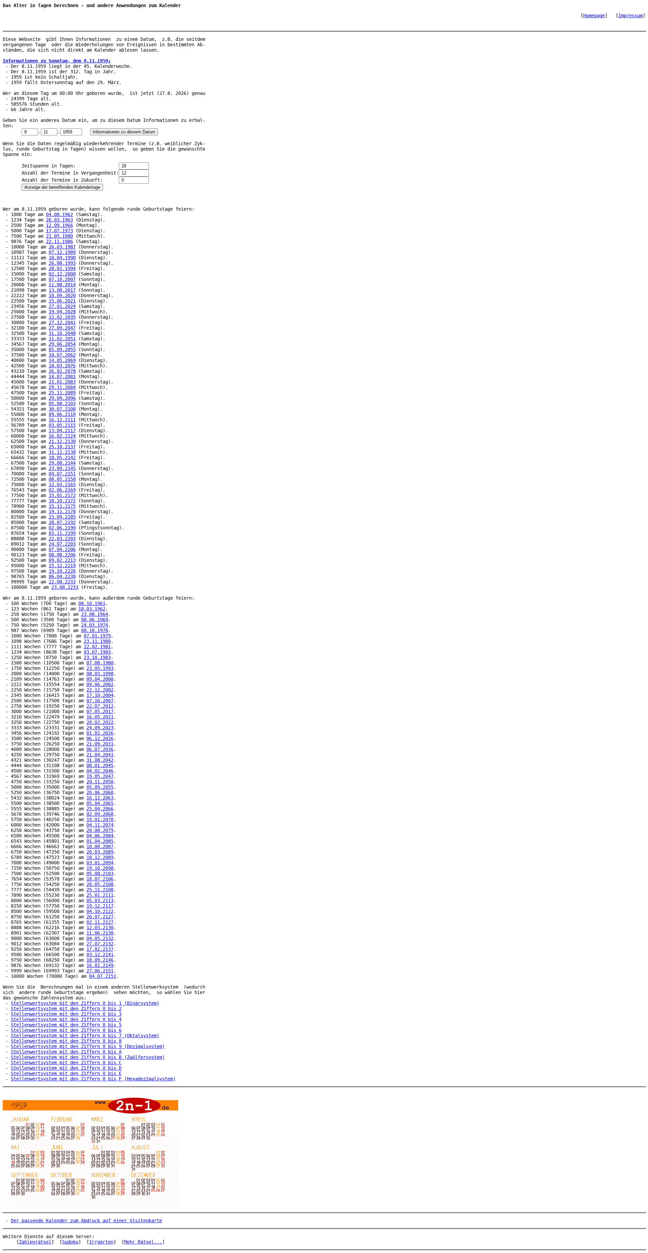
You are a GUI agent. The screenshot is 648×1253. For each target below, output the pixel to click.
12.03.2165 (62, 484)
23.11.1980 (97, 641)
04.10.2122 (99, 911)
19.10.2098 (99, 868)
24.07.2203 (62, 544)
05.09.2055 (62, 349)
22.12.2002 (99, 690)
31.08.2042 (99, 760)
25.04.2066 (99, 808)
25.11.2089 (62, 392)
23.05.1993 (99, 668)
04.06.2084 (99, 835)
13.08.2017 (62, 290)
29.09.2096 (62, 398)
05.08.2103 (62, 403)
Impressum (630, 15)
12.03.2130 (99, 927)
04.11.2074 (99, 825)
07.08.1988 (99, 662)
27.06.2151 (99, 970)
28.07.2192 (62, 522)
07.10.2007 (62, 279)
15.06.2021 (62, 301)
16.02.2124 (62, 436)
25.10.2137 (62, 446)
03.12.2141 (99, 954)
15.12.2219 (62, 565)
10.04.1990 (62, 257)
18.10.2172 (62, 500)
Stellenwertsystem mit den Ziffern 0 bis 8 (66, 1041)
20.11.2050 (99, 781)
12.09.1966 (59, 225)
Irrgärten (101, 1242)
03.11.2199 (62, 533)
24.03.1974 (94, 625)
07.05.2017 (99, 711)
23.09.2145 (62, 468)
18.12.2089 (99, 857)
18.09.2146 (99, 960)
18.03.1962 (91, 608)
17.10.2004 (99, 695)
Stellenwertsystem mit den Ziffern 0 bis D (66, 1068)
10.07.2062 (62, 355)
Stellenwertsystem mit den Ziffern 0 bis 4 (66, 1019)
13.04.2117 (62, 430)
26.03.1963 (59, 220)
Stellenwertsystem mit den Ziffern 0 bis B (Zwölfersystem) (88, 1057)
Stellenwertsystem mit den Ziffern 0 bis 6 (66, 1030)
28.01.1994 (62, 268)
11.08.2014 (62, 284)
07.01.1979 (97, 635)
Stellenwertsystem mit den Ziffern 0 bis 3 (66, 1014)
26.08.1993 (62, 263)
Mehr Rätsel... (143, 1242)
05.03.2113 (99, 900)
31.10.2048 (62, 333)
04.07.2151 (62, 473)
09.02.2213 (62, 560)
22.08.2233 (62, 581)
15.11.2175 (62, 506)
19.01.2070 (99, 819)
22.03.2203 (62, 538)
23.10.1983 (97, 657)
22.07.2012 (99, 706)
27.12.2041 (62, 322)
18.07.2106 (99, 879)
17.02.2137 (99, 949)
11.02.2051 (62, 338)
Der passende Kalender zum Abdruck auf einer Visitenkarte (86, 1220)
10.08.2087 (99, 846)
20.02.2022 (99, 722)
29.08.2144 (62, 463)
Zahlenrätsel (35, 1242)
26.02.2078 (62, 371)
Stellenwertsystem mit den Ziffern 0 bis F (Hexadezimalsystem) (93, 1078)
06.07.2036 (99, 749)
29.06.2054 (62, 344)
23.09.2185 (62, 517)
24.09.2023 (99, 727)
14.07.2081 (62, 376)
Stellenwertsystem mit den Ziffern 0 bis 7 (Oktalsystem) (85, 1035)
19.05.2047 (99, 776)
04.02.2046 (99, 771)
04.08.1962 (59, 214)
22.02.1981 (97, 646)
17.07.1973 (59, 230)
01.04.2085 (99, 841)
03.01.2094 (99, 862)
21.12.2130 (62, 441)
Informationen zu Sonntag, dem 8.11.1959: (57, 60)
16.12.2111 (62, 419)
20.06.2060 (99, 792)
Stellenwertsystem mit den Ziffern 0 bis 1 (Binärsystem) (85, 1003)
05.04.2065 (99, 803)
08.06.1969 (94, 619)
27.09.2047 (62, 328)
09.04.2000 (99, 679)
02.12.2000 (62, 274)
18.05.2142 (62, 457)
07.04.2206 (62, 549)
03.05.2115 (62, 425)
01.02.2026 (99, 733)
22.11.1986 (59, 241)
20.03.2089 (99, 852)
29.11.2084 (62, 387)
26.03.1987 (62, 247)
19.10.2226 (62, 571)
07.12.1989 (62, 252)
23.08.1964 (94, 614)
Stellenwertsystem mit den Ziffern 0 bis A (66, 1051)
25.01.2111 (99, 895)
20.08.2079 (99, 830)
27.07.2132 (99, 943)
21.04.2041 (99, 754)
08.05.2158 (62, 479)
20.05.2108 (99, 884)
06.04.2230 (62, 576)
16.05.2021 (99, 717)
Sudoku (70, 1242)
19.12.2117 (99, 906)
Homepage (594, 15)
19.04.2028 (62, 311)
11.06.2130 (99, 933)
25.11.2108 (99, 889)
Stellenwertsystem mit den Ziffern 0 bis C (66, 1062)
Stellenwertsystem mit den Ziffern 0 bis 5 (66, 1024)
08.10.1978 (94, 630)
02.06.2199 (62, 527)
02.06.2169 (62, 490)
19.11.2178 (62, 511)
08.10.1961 (91, 603)
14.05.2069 (62, 360)
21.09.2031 (99, 744)
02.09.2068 (99, 814)
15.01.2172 (62, 495)
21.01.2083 (62, 382)
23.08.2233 (64, 587)
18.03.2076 (62, 365)
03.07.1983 (97, 652)
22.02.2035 (62, 317)
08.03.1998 (99, 673)
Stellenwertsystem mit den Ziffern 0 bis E (66, 1073)
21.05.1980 (59, 236)
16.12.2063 (99, 798)
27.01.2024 (62, 306)
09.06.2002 (99, 684)
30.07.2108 (62, 409)
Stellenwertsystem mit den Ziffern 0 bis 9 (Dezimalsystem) (88, 1046)
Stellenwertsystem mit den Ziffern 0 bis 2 (66, 1008)
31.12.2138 (62, 452)
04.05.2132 (99, 938)
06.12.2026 (99, 738)
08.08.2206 (62, 554)
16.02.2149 (99, 965)
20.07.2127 (99, 916)
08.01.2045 (99, 765)
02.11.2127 (99, 922)
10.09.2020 (62, 295)
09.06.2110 (62, 414)
